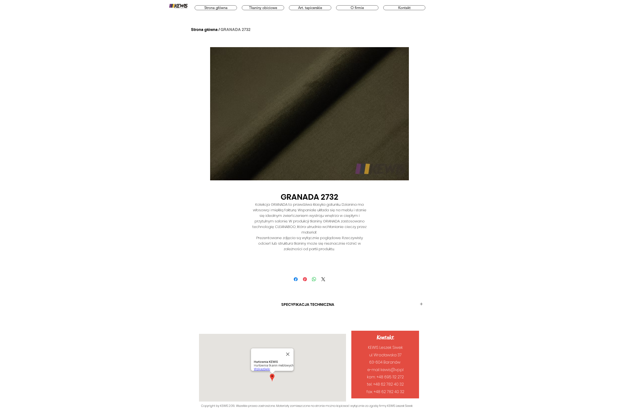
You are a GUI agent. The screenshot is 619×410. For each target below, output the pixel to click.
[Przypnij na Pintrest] (305, 279)
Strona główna (204, 29)
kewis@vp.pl (392, 370)
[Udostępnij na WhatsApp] (314, 279)
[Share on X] (323, 279)
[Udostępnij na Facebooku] (296, 279)
